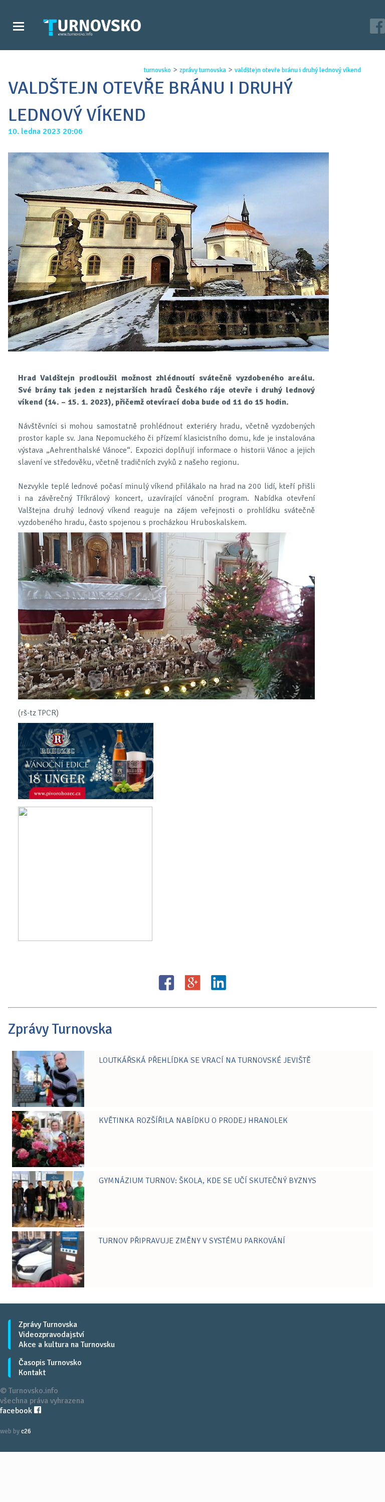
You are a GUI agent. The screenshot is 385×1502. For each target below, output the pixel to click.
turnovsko (157, 70)
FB (166, 983)
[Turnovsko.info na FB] (377, 27)
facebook (17, 1411)
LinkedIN (219, 983)
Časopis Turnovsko (50, 1363)
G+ (192, 983)
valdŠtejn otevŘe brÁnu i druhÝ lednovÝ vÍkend (298, 70)
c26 (26, 1431)
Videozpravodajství (51, 1335)
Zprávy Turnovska (48, 1325)
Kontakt (32, 1373)
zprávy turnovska (202, 70)
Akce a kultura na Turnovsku (67, 1345)
